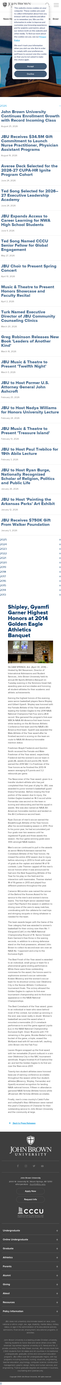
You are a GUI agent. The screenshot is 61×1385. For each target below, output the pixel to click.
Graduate (8, 1248)
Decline (30, 74)
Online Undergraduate (15, 1239)
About (6, 1293)
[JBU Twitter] (34, 1166)
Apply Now (30, 1191)
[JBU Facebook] (18, 1166)
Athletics (8, 1257)
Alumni (7, 1275)
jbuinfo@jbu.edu (38, 1184)
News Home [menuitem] (9, 19)
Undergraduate (11, 1230)
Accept (30, 66)
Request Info (30, 1199)
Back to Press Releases (23, 1123)
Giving (6, 1284)
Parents (7, 1266)
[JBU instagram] (26, 1166)
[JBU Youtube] (42, 1166)
